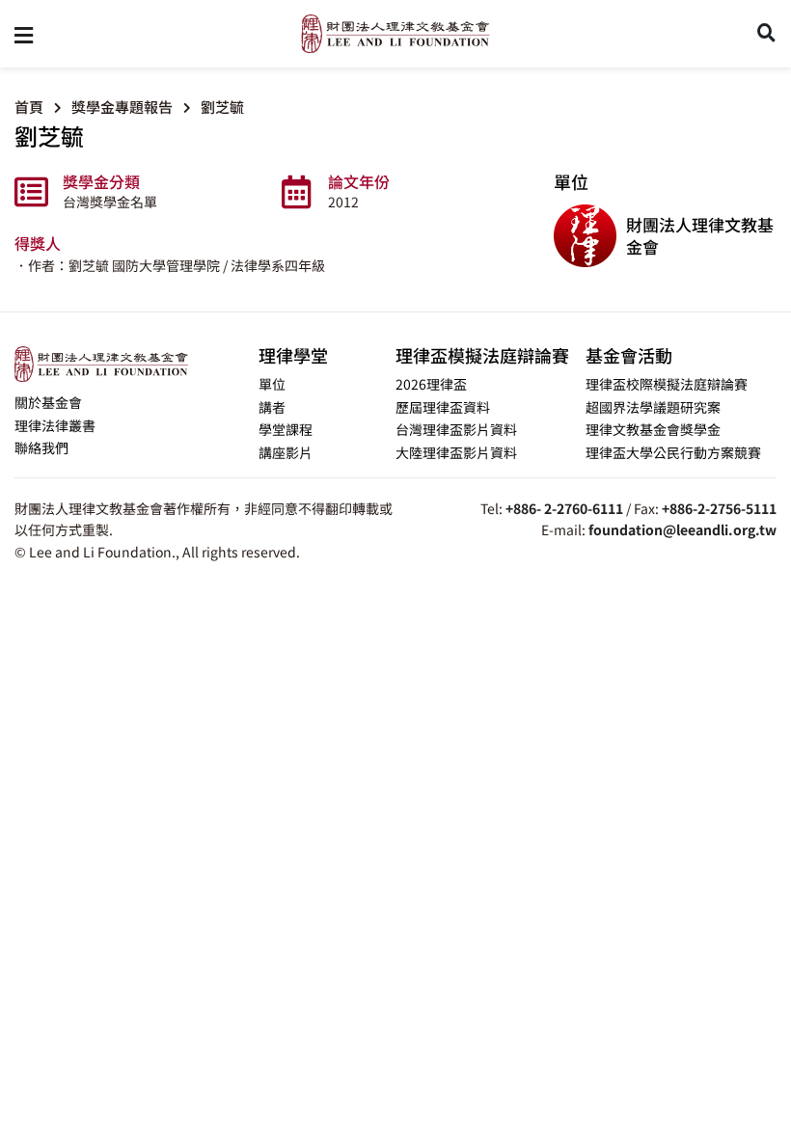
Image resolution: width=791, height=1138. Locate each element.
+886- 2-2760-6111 (564, 508)
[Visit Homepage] (395, 33)
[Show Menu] (23, 34)
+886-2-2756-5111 (719, 508)
